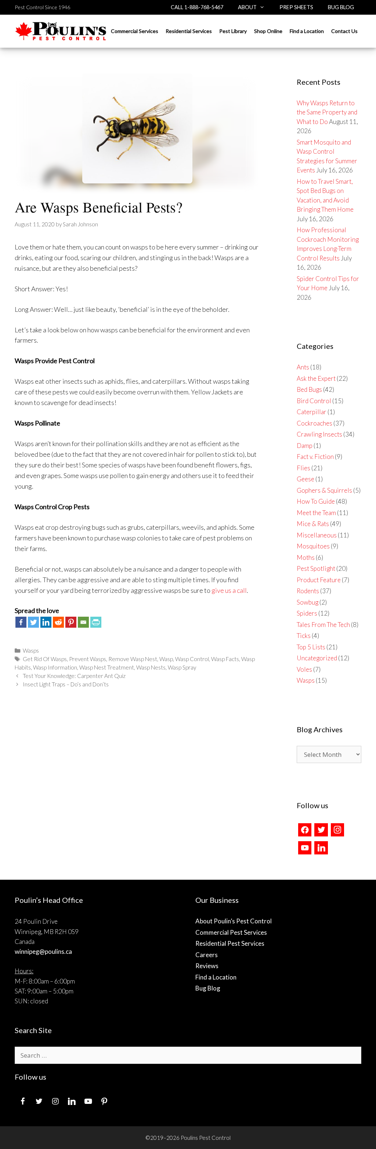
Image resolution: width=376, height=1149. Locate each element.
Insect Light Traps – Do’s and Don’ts (66, 684)
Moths (306, 557)
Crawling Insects (319, 434)
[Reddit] (58, 622)
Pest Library (233, 31)
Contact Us (344, 31)
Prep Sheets (296, 7)
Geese (305, 479)
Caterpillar (311, 412)
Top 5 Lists (311, 647)
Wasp (166, 659)
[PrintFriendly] (95, 622)
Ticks (304, 635)
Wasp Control (192, 659)
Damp (304, 445)
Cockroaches (314, 423)
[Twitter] (33, 622)
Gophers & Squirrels (324, 490)
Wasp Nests (151, 667)
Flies (303, 468)
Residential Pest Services (229, 943)
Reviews (206, 966)
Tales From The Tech (323, 624)
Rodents (308, 591)
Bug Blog (341, 7)
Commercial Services (134, 31)
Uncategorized (317, 658)
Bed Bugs (309, 389)
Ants (303, 367)
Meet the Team (316, 513)
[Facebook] (20, 622)
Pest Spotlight (316, 568)
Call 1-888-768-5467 (197, 7)
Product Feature (319, 580)
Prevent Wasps (87, 659)
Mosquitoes (313, 546)
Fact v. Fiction (315, 456)
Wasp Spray (182, 667)
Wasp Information (55, 667)
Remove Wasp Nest (132, 659)
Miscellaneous (317, 535)
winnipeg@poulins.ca (43, 951)
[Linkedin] (45, 622)
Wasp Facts (225, 659)
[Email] (83, 622)
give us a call (229, 590)
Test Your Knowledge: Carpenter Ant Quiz (74, 675)
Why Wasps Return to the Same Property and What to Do (327, 112)
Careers (206, 955)
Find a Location (307, 31)
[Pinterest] (70, 622)
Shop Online (268, 31)
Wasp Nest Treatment (106, 667)
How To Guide (316, 501)
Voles (304, 669)
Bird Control (314, 401)
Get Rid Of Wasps (45, 659)
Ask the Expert (316, 378)
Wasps (31, 650)
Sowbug (307, 602)
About (247, 7)
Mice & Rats (313, 524)
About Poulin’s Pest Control (233, 921)
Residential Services (189, 31)
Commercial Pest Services (231, 932)
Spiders (307, 613)
